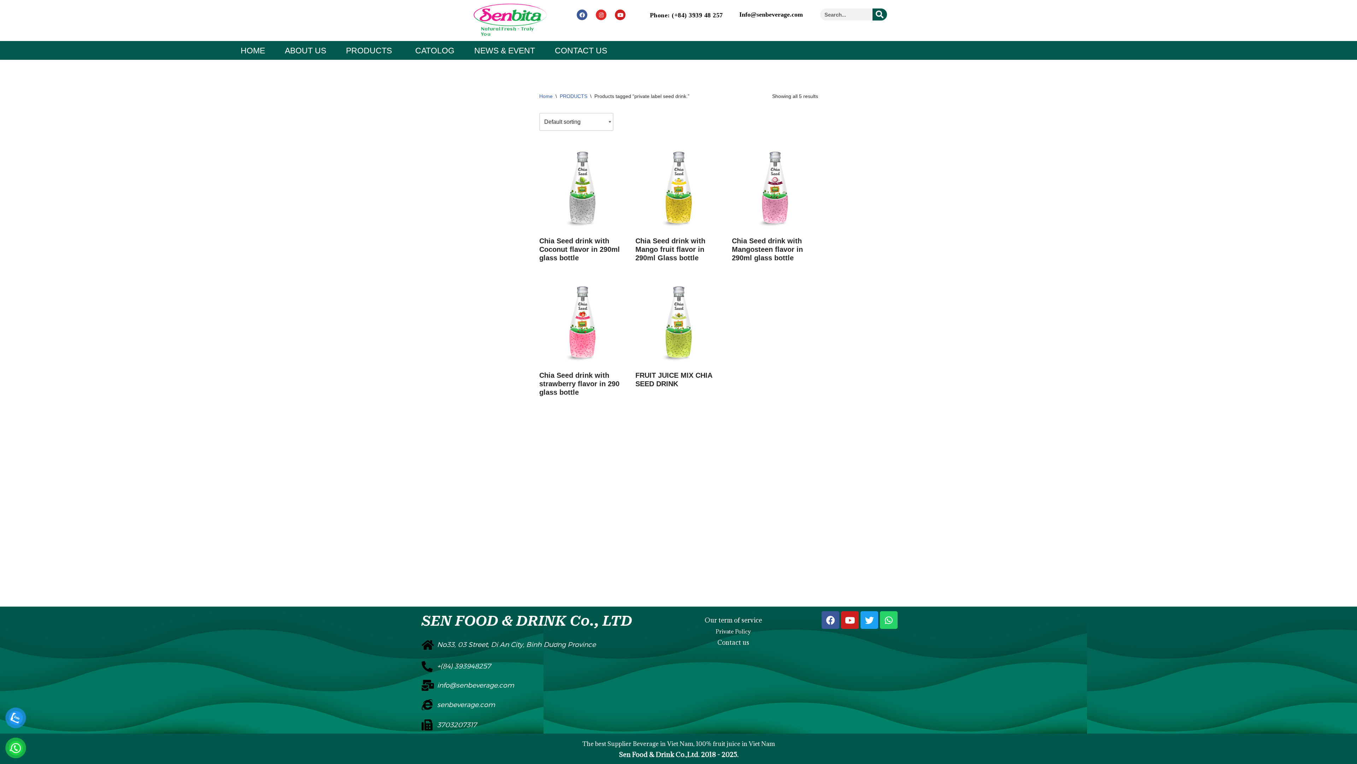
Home (546, 96)
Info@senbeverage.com (771, 14)
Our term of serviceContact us (733, 631)
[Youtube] (620, 15)
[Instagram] (601, 15)
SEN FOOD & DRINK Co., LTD (527, 621)
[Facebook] (582, 15)
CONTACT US (581, 50)
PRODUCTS (369, 50)
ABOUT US (305, 50)
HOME (253, 50)
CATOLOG (434, 50)
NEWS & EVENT (504, 50)
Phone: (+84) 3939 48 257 (686, 15)
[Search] (880, 14)
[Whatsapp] (889, 620)
